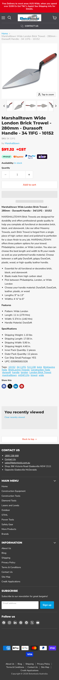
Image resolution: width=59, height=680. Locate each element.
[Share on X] (10, 386)
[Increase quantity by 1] (29, 175)
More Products (9, 529)
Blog (4, 553)
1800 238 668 (12, 455)
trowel (34, 375)
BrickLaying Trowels (19, 369)
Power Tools (8, 519)
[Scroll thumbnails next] (55, 105)
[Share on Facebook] (4, 386)
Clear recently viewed (15, 417)
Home (5, 33)
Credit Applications (11, 581)
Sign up (47, 605)
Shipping (6, 557)
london (24, 372)
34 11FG (21, 367)
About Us (6, 548)
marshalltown (9, 375)
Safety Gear (7, 524)
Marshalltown (12, 143)
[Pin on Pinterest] (21, 386)
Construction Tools (40, 369)
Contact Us (10, 459)
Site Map (6, 576)
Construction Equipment (13, 491)
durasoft (6, 372)
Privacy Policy (8, 562)
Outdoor (6, 510)
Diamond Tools (9, 500)
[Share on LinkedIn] (15, 386)
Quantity (6, 168)
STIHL (5, 514)
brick (39, 367)
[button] (7, 105)
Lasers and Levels (10, 505)
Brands (5, 533)
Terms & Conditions (11, 567)
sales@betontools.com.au (17, 462)
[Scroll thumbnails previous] (4, 105)
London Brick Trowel (40, 372)
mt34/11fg (23, 375)
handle (16, 372)
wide (41, 375)
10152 (11, 367)
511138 (31, 367)
